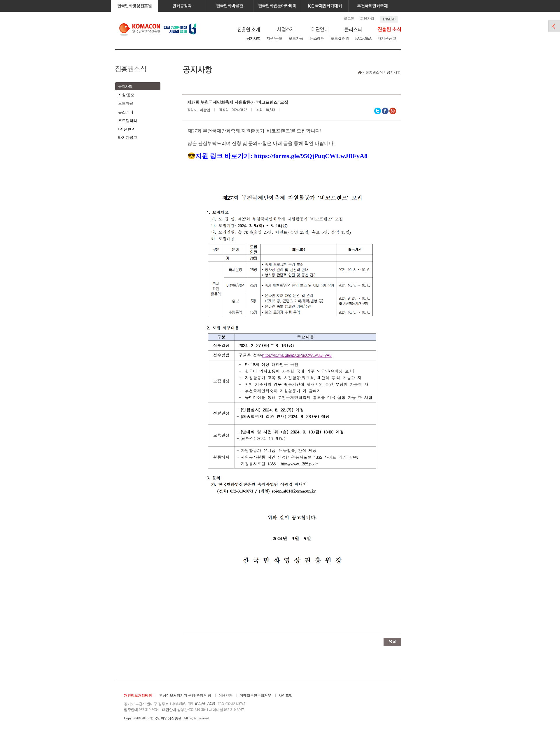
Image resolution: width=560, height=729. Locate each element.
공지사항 (253, 38)
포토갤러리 (339, 38)
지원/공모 (274, 38)
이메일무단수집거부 (255, 695)
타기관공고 (386, 38)
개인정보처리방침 (138, 695)
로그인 (349, 18)
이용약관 (225, 695)
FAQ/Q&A (363, 38)
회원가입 (367, 18)
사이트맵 (286, 695)
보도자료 (296, 38)
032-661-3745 (205, 704)
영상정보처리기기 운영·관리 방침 (185, 695)
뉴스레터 (317, 38)
